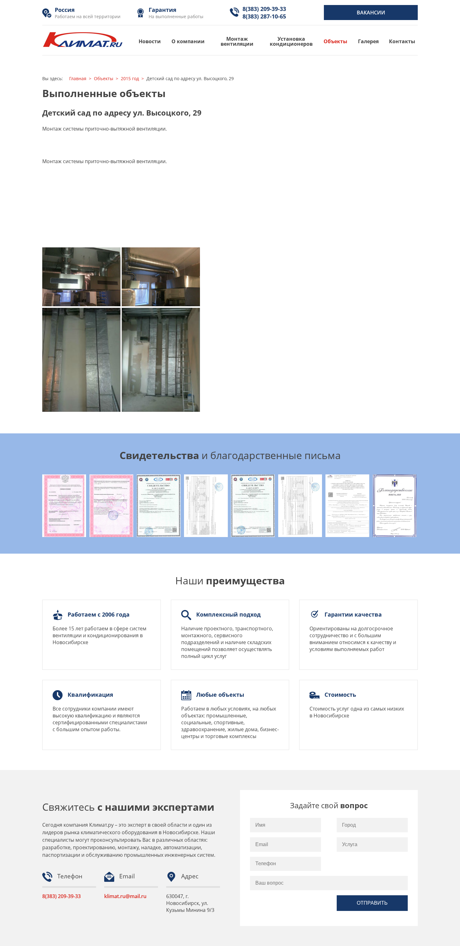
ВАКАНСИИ (371, 12)
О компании (188, 41)
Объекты (335, 41)
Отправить (372, 903)
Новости (150, 41)
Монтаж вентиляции (237, 41)
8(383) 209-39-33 (61, 896)
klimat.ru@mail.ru (125, 896)
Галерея (368, 41)
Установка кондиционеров (291, 41)
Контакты (402, 41)
